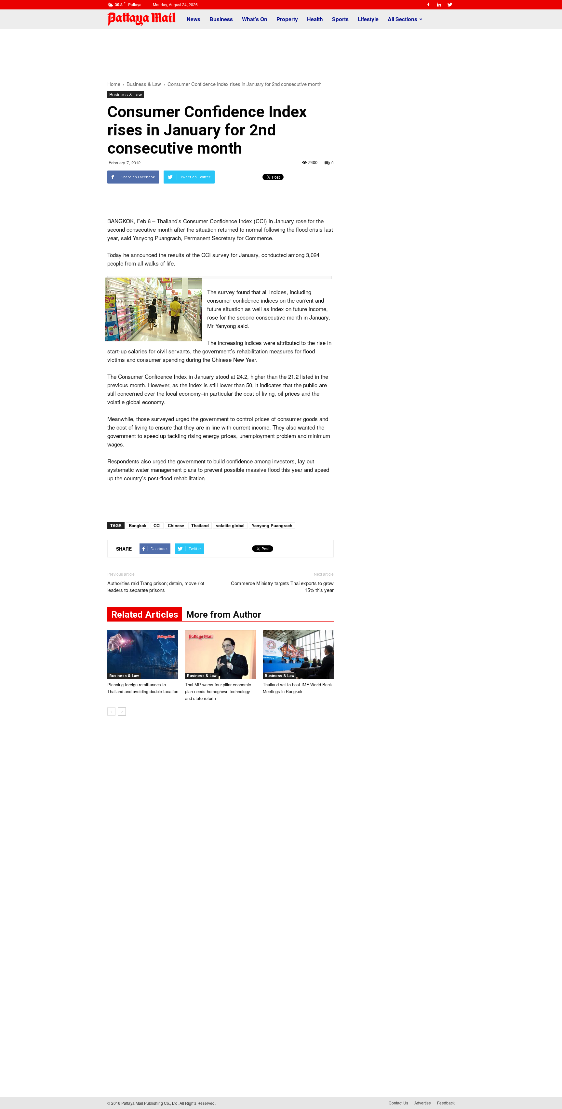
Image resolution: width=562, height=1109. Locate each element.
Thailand (200, 525)
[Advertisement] (281, 51)
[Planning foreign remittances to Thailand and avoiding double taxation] (142, 654)
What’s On (254, 19)
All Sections (402, 19)
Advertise (422, 1102)
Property (287, 19)
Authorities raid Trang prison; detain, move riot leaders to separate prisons (155, 586)
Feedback (446, 1102)
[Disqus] (220, 819)
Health (315, 19)
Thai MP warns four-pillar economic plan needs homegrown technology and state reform (218, 691)
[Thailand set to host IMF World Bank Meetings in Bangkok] (298, 654)
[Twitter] (450, 4)
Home (113, 83)
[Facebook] (428, 4)
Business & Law (125, 94)
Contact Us (398, 1102)
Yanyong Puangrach (272, 525)
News (193, 19)
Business (221, 19)
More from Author (223, 614)
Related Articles (144, 614)
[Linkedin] (439, 4)
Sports (340, 19)
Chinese (176, 525)
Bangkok (137, 525)
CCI (157, 525)
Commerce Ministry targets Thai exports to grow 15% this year (282, 586)
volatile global (230, 525)
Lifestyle (368, 19)
